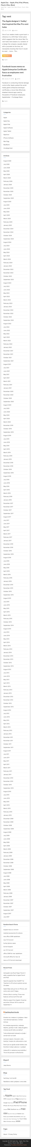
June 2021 (6, 371)
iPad (15, 1102)
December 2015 (8, 584)
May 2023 (6, 293)
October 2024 (7, 235)
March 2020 (7, 422)
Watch (5, 1121)
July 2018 (6, 479)
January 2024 (7, 266)
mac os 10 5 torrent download (12, 960)
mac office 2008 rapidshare (11, 936)
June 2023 (6, 290)
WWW (18, 1121)
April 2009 (6, 846)
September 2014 (8, 625)
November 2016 (8, 547)
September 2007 (8, 910)
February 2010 (7, 812)
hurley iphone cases (9, 943)
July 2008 (6, 876)
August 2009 (7, 832)
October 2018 (7, 469)
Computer (9, 1099)
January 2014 (7, 652)
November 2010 (8, 781)
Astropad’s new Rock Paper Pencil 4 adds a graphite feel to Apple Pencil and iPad (14, 975)
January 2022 (7, 347)
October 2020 (7, 398)
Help (9, 1102)
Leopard (5, 1109)
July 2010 (6, 795)
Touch (21, 1119)
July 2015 (6, 601)
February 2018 (7, 496)
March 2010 (7, 808)
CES (4, 1099)
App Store (19, 1096)
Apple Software (8, 128)
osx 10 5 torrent (8, 950)
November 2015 (8, 588)
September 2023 (8, 279)
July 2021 (6, 368)
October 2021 (7, 357)
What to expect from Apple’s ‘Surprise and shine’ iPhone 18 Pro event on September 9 (14, 1002)
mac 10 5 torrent (8, 940)
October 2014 (7, 622)
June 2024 (6, 249)
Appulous (6, 134)
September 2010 (8, 788)
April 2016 (6, 571)
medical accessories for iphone (12, 933)
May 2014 (6, 639)
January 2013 (7, 693)
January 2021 (7, 388)
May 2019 (6, 445)
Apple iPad (6, 124)
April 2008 (6, 886)
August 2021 (7, 364)
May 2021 (6, 374)
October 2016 (7, 551)
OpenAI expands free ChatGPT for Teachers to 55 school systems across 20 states (15, 983)
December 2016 (8, 544)
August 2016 (7, 557)
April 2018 (6, 490)
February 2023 (7, 303)
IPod (15, 1105)
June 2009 (6, 839)
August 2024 (7, 242)
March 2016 (7, 574)
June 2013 (6, 676)
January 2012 (7, 734)
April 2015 (6, 612)
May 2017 (6, 527)
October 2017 (7, 510)
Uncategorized (7, 148)
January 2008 (7, 896)
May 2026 (6, 171)
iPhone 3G (6, 1105)
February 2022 (7, 344)
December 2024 (8, 229)
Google (5, 1102)
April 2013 (6, 683)
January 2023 (7, 306)
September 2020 (8, 401)
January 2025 (7, 225)
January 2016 (7, 581)
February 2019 (7, 456)
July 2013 (6, 673)
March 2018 (7, 493)
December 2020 (8, 391)
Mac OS (18, 1109)
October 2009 (7, 825)
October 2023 (7, 276)
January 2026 (7, 184)
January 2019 (7, 459)
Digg (17, 1099)
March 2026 (7, 178)
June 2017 (6, 523)
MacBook (13, 1109)
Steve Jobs (5, 1119)
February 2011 (7, 771)
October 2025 (7, 195)
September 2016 (8, 554)
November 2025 (8, 191)
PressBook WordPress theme (19, 1145)
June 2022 (6, 330)
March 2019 (7, 452)
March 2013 (7, 686)
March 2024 (7, 259)
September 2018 (8, 473)
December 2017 (8, 503)
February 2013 (7, 690)
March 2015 (7, 615)
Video (25, 1119)
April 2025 (6, 215)
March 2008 (7, 890)
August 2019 (7, 435)
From (25, 1099)
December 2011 (8, 737)
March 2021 (7, 381)
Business (24, 1096)
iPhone (23, 1102)
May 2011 (6, 761)
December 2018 (8, 462)
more (22, 1113)
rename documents (14, 1116)
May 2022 (6, 334)
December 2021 (8, 351)
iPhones (11, 1105)
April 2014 (6, 642)
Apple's (14, 1096)
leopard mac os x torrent (10, 929)
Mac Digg (6, 141)
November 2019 (8, 425)
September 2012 (8, 707)
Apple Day (6, 121)
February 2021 (7, 384)
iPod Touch (20, 1105)
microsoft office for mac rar (11, 957)
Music (5, 1116)
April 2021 (6, 378)
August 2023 (7, 283)
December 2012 (8, 696)
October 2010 (7, 784)
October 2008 (7, 866)
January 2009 (7, 856)
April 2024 (6, 256)
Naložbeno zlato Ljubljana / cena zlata (14, 1081)
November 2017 (8, 507)
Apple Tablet (7, 131)
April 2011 (6, 764)
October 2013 (7, 662)
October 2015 (7, 591)
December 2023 (8, 269)
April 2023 (6, 296)
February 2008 (7, 893)
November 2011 (8, 740)
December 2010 (8, 778)
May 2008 (6, 883)
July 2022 (6, 327)
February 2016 (7, 578)
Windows (9, 1121)
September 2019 (8, 432)
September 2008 (8, 869)
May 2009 (6, 842)
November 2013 (8, 659)
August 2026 (7, 161)
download (21, 1099)
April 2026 (6, 174)
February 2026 (7, 181)
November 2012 (8, 700)
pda (8, 1116)
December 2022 (8, 310)
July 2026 (6, 164)
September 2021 (8, 361)
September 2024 (8, 239)
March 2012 (7, 727)
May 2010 (6, 801)
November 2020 (8, 395)
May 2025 (6, 212)
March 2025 (7, 218)
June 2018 (6, 483)
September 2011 (8, 747)
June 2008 (6, 879)
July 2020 (6, 408)
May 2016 (6, 568)
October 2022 (7, 317)
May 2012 (6, 720)
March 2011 (6, 768)
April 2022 (6, 337)
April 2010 (6, 805)
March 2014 (7, 645)
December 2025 (8, 188)
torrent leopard (8, 946)
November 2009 (8, 822)
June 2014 (6, 635)
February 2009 (7, 852)
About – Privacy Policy (10, 1134)
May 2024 (6, 252)
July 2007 (6, 917)
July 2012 (6, 713)
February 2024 (7, 262)
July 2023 (6, 286)
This (18, 1119)
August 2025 (7, 201)
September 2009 (8, 829)
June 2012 (6, 717)
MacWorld (6, 144)
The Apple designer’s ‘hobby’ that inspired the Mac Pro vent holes (15, 24)
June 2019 (6, 442)
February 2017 (7, 537)
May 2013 (6, 679)
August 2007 (7, 913)
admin (15, 30)
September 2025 (8, 198)
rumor (21, 1116)
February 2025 (7, 222)
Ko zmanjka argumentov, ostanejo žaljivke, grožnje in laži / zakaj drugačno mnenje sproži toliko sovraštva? (15, 1028)
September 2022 (8, 320)
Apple (5, 59)
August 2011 (7, 751)
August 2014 (7, 629)
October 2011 (7, 744)
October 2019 (7, 428)
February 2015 (7, 618)
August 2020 (7, 405)
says (24, 1116)
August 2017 (7, 517)
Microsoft (15, 1113)
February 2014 (7, 649)
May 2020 (6, 415)
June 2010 (6, 798)
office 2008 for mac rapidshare (12, 953)
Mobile (19, 1113)
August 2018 (7, 476)
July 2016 (6, 561)
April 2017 (6, 530)
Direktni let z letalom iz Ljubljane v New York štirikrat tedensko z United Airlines (15, 1020)
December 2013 (8, 656)
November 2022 (8, 313)
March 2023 (7, 300)
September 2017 (8, 513)
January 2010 (7, 815)
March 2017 (7, 534)
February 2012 (7, 730)
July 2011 (6, 754)
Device (13, 1099)
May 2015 (6, 608)
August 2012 (7, 710)
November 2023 (8, 273)
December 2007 (8, 900)
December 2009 (8, 818)
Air (4, 1096)
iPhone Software (8, 138)
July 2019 (6, 439)
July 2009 (6, 835)
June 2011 (6, 757)
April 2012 (6, 723)
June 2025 (6, 208)
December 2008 (8, 859)
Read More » (7, 56)
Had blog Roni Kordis (12, 1012)
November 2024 (8, 232)
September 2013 (8, 666)
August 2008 (7, 873)
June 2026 (6, 168)
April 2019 (6, 449)
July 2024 (6, 245)
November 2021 (8, 354)
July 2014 (6, 632)
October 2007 (7, 907)
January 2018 (7, 500)
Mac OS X (10, 1113)
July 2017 (6, 520)
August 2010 (7, 791)
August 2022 (7, 323)
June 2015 (6, 605)
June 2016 (6, 564)
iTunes (25, 1105)
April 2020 (6, 418)
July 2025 (6, 205)
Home (11, 1102)
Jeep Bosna (7, 1065)
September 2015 (8, 595)
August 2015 (7, 598)
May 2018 (6, 486)
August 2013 (7, 669)
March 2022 (7, 340)
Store (10, 1119)
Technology (14, 1119)
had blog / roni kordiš (9, 1078)
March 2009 (7, 849)
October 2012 (7, 703)
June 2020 (6, 412)
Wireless (14, 1121)
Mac (9, 1109)
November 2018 (8, 466)
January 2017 (7, 540)
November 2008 (8, 862)
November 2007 (8, 903)
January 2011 (7, 774)
